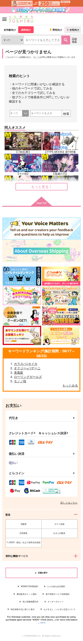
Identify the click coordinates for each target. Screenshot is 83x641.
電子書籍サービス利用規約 (57, 594)
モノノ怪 (20, 381)
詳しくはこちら (68, 502)
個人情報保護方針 (31, 601)
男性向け (57, 29)
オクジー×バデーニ (27, 368)
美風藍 (18, 372)
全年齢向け (10, 29)
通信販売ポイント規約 (27, 594)
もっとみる (70, 385)
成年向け (26, 29)
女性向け (74, 29)
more (42, 622)
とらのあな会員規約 (56, 586)
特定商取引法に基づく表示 (23, 609)
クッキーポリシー (56, 601)
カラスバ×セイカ (25, 363)
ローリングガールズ (28, 376)
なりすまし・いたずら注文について (59, 609)
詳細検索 (74, 40)
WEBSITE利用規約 (29, 586)
